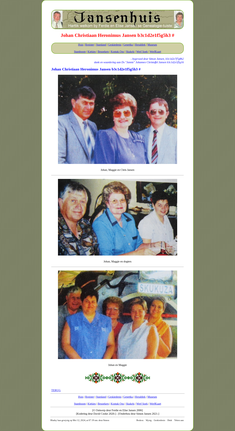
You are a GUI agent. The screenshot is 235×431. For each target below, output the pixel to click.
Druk (169, 420)
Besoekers (103, 51)
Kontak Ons (117, 51)
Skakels (130, 51)
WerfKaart (155, 51)
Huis (80, 44)
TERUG (56, 390)
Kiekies (92, 51)
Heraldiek (140, 44)
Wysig (149, 420)
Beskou (139, 420)
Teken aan (179, 420)
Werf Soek (142, 51)
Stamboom (80, 51)
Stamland (101, 44)
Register (89, 44)
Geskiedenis (114, 44)
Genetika (128, 44)
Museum (152, 44)
